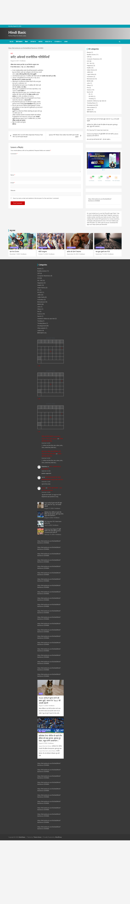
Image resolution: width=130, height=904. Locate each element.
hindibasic (23, 61)
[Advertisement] (53, 12)
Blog (11, 41)
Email (13, 183)
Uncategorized (91, 105)
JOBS (66, 41)
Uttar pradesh (91, 107)
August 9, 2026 (48, 517)
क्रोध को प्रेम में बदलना (74, 251)
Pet (12, 53)
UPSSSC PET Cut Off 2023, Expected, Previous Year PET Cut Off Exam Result (28, 135)
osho (88, 83)
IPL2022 (91, 96)
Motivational (90, 79)
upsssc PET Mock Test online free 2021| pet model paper (64, 135)
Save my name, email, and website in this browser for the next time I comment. (36, 198)
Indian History (91, 70)
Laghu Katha (90, 74)
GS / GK (89, 63)
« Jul (38, 366)
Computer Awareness (93, 59)
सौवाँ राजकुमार (42, 251)
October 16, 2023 (43, 254)
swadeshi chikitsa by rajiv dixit (95, 101)
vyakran (89, 109)
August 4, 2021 (15, 61)
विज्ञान (26, 41)
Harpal (43, 488)
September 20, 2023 (72, 254)
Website (13, 190)
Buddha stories (91, 54)
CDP (88, 57)
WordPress (58, 837)
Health (47, 41)
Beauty (89, 52)
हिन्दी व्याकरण (19, 41)
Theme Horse (37, 837)
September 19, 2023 (101, 254)
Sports (33, 41)
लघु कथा (12, 230)
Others (57, 41)
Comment (14, 154)
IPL (90, 94)
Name (13, 175)
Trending (91, 98)
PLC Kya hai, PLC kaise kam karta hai (97, 130)
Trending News (91, 103)
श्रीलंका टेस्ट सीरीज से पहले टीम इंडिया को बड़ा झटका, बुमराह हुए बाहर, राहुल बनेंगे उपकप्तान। (54, 514)
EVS (88, 61)
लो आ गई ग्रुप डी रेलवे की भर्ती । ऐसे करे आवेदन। (99, 139)
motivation (90, 76)
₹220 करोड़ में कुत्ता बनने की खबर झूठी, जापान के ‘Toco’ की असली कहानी (53, 504)
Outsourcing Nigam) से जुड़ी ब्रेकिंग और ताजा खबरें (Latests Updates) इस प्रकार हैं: (52, 530)
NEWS (40, 41)
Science (89, 90)
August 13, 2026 (49, 508)
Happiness (90, 65)
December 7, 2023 (15, 254)
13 (50, 351)
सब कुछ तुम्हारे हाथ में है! (103, 251)
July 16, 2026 (48, 525)
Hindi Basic (17, 32)
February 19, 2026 (49, 534)
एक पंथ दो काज (14, 251)
